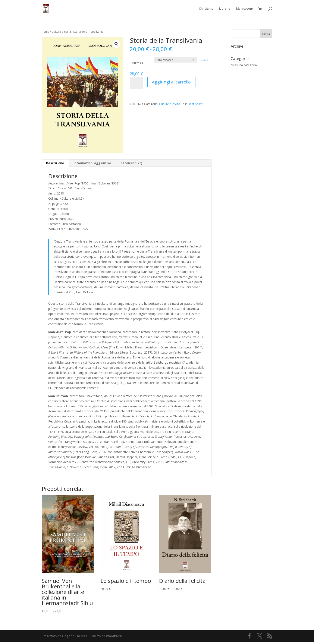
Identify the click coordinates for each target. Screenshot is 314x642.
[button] (116, 44)
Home (45, 32)
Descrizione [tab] (55, 163)
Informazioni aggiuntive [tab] (92, 163)
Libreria (224, 8)
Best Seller (195, 104)
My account (245, 8)
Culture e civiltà (61, 32)
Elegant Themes (74, 636)
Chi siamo (206, 8)
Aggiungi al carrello (171, 82)
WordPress (114, 636)
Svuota (204, 59)
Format (137, 63)
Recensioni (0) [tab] (131, 163)
